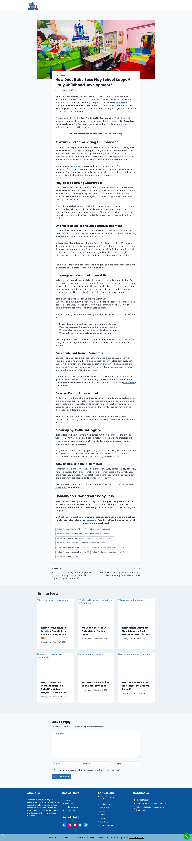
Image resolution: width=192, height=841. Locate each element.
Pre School (60, 75)
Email (86, 764)
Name (56, 764)
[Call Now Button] (187, 836)
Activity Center (106, 825)
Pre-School (120, 102)
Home (96, 5)
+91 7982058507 (142, 800)
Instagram (91, 520)
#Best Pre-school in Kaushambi (97, 534)
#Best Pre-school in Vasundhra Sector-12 (108, 547)
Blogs (147, 5)
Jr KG (102, 815)
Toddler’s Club (106, 804)
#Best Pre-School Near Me (67, 557)
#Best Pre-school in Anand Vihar (69, 529)
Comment (58, 734)
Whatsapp (117, 133)
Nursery (103, 811)
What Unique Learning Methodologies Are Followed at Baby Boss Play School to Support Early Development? (72, 573)
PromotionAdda (136, 837)
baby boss (61, 90)
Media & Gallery (135, 5)
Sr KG (102, 818)
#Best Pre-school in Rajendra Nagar (70, 538)
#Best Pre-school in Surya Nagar (100, 538)
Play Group (104, 808)
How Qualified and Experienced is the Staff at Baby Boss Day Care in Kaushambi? (119, 572)
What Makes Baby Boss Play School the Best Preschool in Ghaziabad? (136, 631)
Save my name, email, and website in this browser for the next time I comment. (87, 770)
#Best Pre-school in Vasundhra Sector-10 (72, 547)
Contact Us (158, 5)
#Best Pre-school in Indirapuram (69, 534)
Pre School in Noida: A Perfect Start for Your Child (94, 631)
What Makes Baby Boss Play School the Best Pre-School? (136, 686)
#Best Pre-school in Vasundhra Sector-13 (72, 552)
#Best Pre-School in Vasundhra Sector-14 (107, 552)
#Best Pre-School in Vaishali (67, 543)
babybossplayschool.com (73, 517)
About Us (106, 5)
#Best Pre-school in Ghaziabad (97, 529)
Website (117, 764)
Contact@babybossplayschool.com (151, 803)
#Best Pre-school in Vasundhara (94, 543)
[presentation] (55, 611)
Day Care (104, 822)
